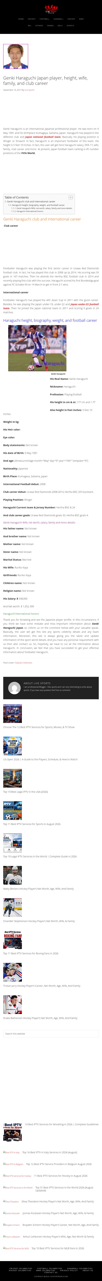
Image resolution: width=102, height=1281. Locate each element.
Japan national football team (43, 137)
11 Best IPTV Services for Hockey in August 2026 (60, 1175)
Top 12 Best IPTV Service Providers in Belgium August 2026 (59, 1164)
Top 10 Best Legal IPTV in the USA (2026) (25, 791)
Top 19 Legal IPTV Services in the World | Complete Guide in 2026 (40, 856)
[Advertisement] (51, 110)
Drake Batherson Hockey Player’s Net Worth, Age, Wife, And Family (40, 1018)
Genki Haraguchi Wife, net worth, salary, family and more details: (44, 208)
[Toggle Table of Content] (69, 197)
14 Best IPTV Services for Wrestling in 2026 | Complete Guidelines (62, 1124)
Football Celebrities (23, 662)
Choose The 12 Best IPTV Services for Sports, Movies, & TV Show (38, 727)
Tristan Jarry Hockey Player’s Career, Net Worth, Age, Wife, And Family (41, 985)
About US (88, 1270)
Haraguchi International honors (30, 211)
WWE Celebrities (45, 1270)
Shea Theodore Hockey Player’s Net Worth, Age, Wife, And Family (58, 1201)
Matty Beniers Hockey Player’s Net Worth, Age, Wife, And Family (38, 888)
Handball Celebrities (80, 1268)
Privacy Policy (69, 1270)
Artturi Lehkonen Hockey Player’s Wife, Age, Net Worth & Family (58, 1236)
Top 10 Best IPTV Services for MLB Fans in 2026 (58, 1248)
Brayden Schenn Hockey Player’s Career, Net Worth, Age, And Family (61, 1225)
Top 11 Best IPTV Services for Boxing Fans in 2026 (30, 953)
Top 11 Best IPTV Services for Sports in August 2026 (31, 824)
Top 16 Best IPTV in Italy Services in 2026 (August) (49, 1152)
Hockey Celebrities (20, 1270)
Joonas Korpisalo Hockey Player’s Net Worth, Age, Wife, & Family (58, 1213)
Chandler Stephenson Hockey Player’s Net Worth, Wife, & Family (39, 921)
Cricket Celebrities (20, 1268)
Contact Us (51, 1272)
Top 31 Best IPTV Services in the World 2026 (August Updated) (64, 1189)
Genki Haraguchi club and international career (31, 201)
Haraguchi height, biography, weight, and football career (38, 205)
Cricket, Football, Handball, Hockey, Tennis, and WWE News (51, 9)
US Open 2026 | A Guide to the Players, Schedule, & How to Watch (40, 759)
